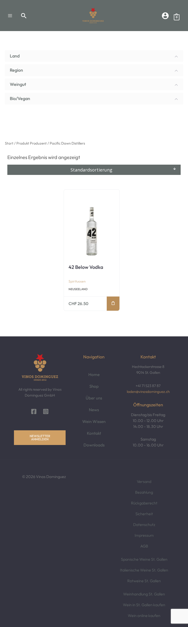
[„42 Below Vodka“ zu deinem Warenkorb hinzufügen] (113, 303)
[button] (23, 15)
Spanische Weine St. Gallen (144, 559)
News (94, 409)
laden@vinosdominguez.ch (148, 391)
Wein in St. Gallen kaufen (144, 604)
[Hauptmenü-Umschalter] (10, 15)
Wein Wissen (94, 421)
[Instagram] (46, 411)
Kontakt (94, 433)
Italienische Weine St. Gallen (144, 570)
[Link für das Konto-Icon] (165, 15)
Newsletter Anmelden (40, 437)
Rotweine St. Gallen (144, 580)
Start (9, 143)
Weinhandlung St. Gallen (144, 594)
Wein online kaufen (144, 615)
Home (94, 374)
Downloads (94, 444)
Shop (94, 386)
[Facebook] (34, 411)
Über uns (94, 397)
